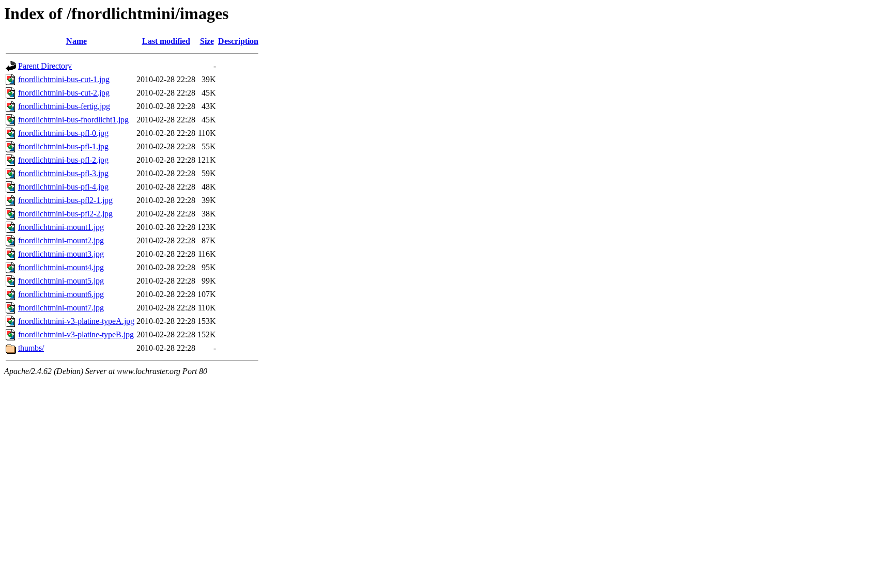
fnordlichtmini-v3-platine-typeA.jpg (76, 321)
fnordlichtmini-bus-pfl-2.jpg (63, 159)
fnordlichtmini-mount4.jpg (61, 267)
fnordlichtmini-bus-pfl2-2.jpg (65, 213)
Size (207, 41)
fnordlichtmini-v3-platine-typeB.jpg (76, 334)
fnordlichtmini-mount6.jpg (61, 294)
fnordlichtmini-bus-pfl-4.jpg (63, 186)
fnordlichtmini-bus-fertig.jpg (64, 106)
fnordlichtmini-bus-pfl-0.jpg (63, 133)
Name (76, 41)
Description (238, 41)
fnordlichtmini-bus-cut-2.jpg (64, 92)
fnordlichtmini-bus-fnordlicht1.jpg (73, 119)
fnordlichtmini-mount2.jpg (61, 240)
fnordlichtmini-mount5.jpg (61, 280)
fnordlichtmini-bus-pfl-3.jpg (63, 173)
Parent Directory (45, 65)
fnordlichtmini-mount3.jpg (61, 253)
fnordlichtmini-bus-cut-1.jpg (64, 79)
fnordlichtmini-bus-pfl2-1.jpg (65, 200)
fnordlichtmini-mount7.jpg (61, 307)
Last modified (166, 41)
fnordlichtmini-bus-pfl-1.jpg (63, 146)
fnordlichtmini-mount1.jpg (61, 227)
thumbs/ (31, 348)
